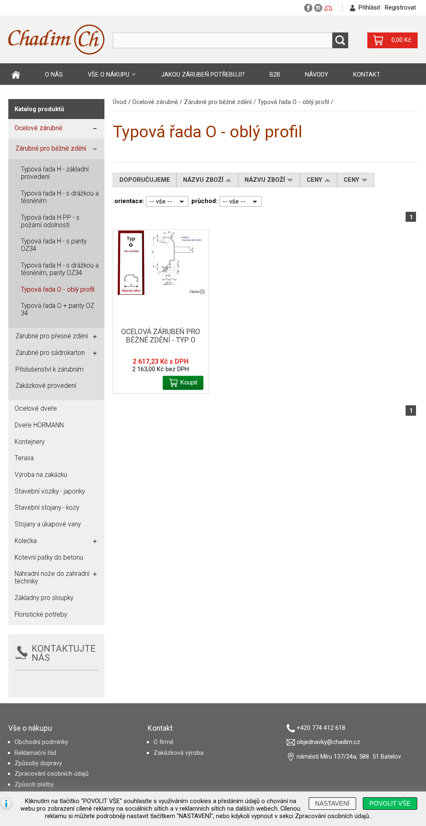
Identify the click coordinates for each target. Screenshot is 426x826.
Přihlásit (369, 7)
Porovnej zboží (328, 8)
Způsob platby (34, 784)
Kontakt (366, 74)
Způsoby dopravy (38, 763)
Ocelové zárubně (155, 102)
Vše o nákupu (108, 74)
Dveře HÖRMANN (39, 425)
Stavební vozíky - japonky (50, 491)
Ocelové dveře (36, 408)
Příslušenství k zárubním (49, 369)
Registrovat (400, 7)
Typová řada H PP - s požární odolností (50, 221)
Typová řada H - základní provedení (55, 173)
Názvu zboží (204, 180)
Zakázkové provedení (45, 385)
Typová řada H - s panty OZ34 (54, 245)
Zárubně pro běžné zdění (218, 102)
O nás (54, 74)
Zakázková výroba (178, 753)
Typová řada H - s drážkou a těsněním (60, 197)
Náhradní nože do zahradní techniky (52, 577)
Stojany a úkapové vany (48, 524)
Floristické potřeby (41, 614)
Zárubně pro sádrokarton (50, 353)
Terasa (24, 458)
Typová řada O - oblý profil (293, 102)
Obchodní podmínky (41, 742)
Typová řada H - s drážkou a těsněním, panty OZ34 (60, 269)
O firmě (163, 742)
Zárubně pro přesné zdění (51, 336)
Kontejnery (30, 442)
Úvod (15, 75)
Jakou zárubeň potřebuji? (203, 74)
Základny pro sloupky (44, 598)
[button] (340, 40)
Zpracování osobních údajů (52, 773)
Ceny (315, 180)
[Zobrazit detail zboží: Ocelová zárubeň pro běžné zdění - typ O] (160, 262)
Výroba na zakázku (41, 475)
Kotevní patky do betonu (49, 557)
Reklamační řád (35, 753)
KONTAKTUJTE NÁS (64, 653)
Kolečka (26, 541)
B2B (275, 74)
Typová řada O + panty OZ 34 (57, 309)
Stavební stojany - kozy (47, 507)
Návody (316, 74)
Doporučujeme (144, 180)
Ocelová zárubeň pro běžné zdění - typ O (160, 335)
